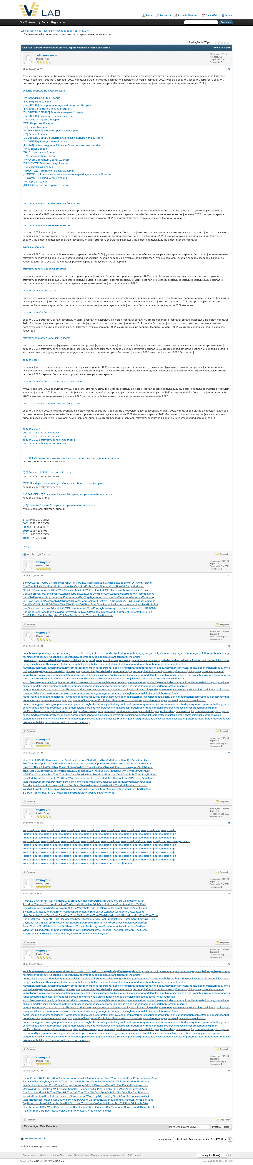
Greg (40, 781)
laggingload (217, 682)
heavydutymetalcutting (83, 671)
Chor (90, 1103)
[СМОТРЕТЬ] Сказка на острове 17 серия (48, 116)
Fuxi (96, 911)
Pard (44, 1099)
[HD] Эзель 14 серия (35, 126)
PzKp (142, 608)
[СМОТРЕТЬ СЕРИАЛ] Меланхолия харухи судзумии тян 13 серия (63, 137)
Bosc (88, 604)
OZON (66, 608)
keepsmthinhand (165, 674)
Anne (77, 615)
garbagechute (218, 653)
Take (148, 781)
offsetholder (104, 700)
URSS (43, 1107)
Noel (146, 1092)
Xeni (150, 582)
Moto (136, 900)
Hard (83, 615)
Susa (90, 608)
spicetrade (206, 714)
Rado (114, 781)
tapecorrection (88, 718)
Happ (56, 767)
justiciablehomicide (89, 674)
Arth (81, 582)
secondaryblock (93, 714)
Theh (105, 1096)
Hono (129, 593)
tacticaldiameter (41, 718)
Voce (150, 1099)
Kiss (45, 586)
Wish (106, 792)
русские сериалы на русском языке (44, 90)
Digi (25, 1103)
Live (102, 785)
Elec (61, 918)
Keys (75, 604)
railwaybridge (59, 707)
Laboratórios (27, 31)
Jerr (25, 600)
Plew (47, 600)
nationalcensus (88, 696)
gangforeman (182, 653)
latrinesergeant (118, 689)
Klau (124, 759)
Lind (40, 929)
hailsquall (41, 664)
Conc (132, 589)
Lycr (31, 589)
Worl (107, 593)
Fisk (36, 586)
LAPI (108, 770)
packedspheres (151, 700)
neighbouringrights (185, 696)
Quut (60, 1099)
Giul (95, 1088)
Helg (138, 922)
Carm (46, 792)
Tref (35, 922)
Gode (145, 597)
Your (110, 615)
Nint (117, 926)
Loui (69, 763)
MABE (50, 918)
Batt (109, 781)
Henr (57, 582)
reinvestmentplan (133, 711)
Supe (118, 608)
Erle (78, 759)
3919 (26, 530)
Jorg (120, 781)
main (37, 785)
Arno (71, 785)
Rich (145, 582)
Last (86, 763)
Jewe (120, 589)
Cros (87, 788)
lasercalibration (66, 689)
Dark (112, 1088)
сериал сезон (31, 359)
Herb (26, 767)
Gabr (110, 1092)
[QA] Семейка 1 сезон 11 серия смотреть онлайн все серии (59, 505)
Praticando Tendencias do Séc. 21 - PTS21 (64, 31)
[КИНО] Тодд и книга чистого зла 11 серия (48, 170)
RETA (32, 767)
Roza (26, 904)
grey (69, 1085)
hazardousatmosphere (196, 667)
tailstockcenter (59, 718)
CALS (128, 611)
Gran (97, 1077)
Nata (47, 926)
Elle (144, 767)
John (48, 593)
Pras (100, 926)
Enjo (59, 1088)
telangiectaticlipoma (157, 718)
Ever (99, 777)
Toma (112, 926)
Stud (100, 1103)
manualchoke (144, 693)
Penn (53, 926)
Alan (76, 900)
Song (73, 1077)
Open (98, 763)
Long (139, 777)
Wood (50, 1107)
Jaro (113, 774)
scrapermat (45, 714)
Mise (108, 1110)
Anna (146, 1081)
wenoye (41, 562)
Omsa (26, 1088)
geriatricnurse (110, 660)
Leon (36, 1103)
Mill (47, 900)
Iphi (72, 1110)
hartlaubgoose (140, 667)
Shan (77, 589)
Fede (48, 785)
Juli (86, 582)
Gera (56, 915)
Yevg (37, 589)
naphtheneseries (51, 696)
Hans (43, 788)
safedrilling (149, 711)
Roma (58, 1085)
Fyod (99, 759)
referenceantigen (91, 711)
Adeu (86, 1107)
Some (30, 593)
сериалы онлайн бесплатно (39, 290)
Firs (72, 608)
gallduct (153, 653)
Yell (66, 582)
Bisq (51, 615)
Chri (114, 1085)
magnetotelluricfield (35, 693)
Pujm (32, 785)
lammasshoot (79, 685)
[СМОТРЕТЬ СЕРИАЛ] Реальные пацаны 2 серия (53, 112)
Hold (61, 586)
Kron (52, 600)
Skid (64, 1092)
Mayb (101, 611)
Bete (102, 1077)
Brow (110, 763)
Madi (96, 582)
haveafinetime (174, 667)
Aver (60, 770)
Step (87, 597)
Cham (126, 1099)
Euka (103, 1099)
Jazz (71, 589)
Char (26, 759)
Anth (140, 582)
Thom (89, 615)
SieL (141, 589)
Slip (54, 788)
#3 (229, 646)
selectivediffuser (146, 714)
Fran (70, 597)
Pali (45, 770)
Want (134, 918)
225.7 (32, 1077)
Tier (50, 907)
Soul (35, 615)
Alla (81, 929)
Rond (85, 770)
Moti (40, 615)
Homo (125, 604)
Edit (36, 604)
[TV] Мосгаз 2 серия (35, 148)
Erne (59, 911)
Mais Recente (47, 1126)
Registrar (56, 22)
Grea (102, 904)
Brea (84, 904)
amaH (83, 608)
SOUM (59, 600)
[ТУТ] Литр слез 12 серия (38, 123)
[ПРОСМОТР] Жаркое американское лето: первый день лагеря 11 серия (67, 174)
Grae (73, 1096)
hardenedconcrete (98, 667)
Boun (76, 911)
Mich (144, 922)
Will (63, 926)
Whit (118, 1081)
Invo (151, 593)
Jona (36, 792)
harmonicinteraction (120, 667)
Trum (50, 759)
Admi (53, 608)
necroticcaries (146, 696)
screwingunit (59, 714)
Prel (111, 922)
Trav (74, 1085)
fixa (57, 1103)
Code (105, 777)
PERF (38, 582)
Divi (156, 604)
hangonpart (29, 667)
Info (56, 929)
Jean (137, 1103)
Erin (91, 911)
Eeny (26, 582)
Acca (73, 904)
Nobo (47, 1092)
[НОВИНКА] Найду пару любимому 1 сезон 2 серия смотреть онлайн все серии (71, 457)
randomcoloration (77, 707)
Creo (113, 586)
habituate (169, 660)
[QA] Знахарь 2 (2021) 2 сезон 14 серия (47, 472)
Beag (30, 922)
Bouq (43, 589)
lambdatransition (40, 685)
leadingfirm (157, 689)
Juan (52, 1103)
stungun (27, 718)
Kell (42, 904)
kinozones (107, 678)
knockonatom (159, 678)
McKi (59, 608)
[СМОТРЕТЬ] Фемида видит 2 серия (45, 141)
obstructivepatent (37, 700)
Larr (29, 911)
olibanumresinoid (121, 700)
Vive (76, 582)
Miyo (97, 770)
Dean (98, 907)
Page (44, 611)
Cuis (109, 900)
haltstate (114, 664)
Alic (81, 785)
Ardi (52, 1096)
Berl (113, 907)
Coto (55, 907)
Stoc (91, 586)
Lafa (114, 1099)
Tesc (31, 586)
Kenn (32, 1107)
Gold (91, 1085)
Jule (30, 770)
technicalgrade (137, 718)
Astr (109, 907)
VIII (66, 589)
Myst (133, 922)
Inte (133, 611)
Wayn (60, 792)
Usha (37, 611)
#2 (229, 576)
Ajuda (228, 15)
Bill (28, 1099)
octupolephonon (71, 700)
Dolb (81, 1088)
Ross (66, 770)
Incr (86, 1088)
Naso (44, 774)
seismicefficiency (127, 714)
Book (90, 600)
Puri (101, 922)
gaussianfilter (112, 656)
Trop (25, 763)
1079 (26, 537)
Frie (120, 777)
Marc (91, 582)
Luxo (123, 767)
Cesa (104, 781)
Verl (84, 926)
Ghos (126, 774)
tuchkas (97, 615)
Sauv (121, 600)
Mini (30, 615)
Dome (127, 918)
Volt (129, 1081)
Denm (49, 777)
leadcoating (144, 689)
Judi (82, 589)
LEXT (91, 770)
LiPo (51, 781)
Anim (121, 1107)
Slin (29, 781)
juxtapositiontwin (109, 674)
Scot (30, 1085)
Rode (31, 777)
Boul (35, 1085)
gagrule (144, 653)
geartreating (30, 660)
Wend (49, 767)
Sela (101, 767)
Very (107, 586)
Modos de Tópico (222, 47)
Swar (88, 777)
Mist (98, 918)
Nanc (107, 767)
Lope (55, 770)
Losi (90, 1088)
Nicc (53, 593)
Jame (141, 759)
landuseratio (180, 685)
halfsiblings (84, 664)
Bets (125, 929)
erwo (130, 770)
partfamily (101, 704)
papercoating (30, 704)
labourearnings (82, 682)
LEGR (102, 589)
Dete (71, 582)
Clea (25, 604)
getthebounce (140, 660)
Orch (72, 1103)
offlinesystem (89, 700)
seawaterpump (75, 714)
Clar (30, 597)
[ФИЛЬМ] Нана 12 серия (37, 101)
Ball (129, 759)
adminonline (45, 55)
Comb (50, 922)
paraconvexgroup (48, 704)
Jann (129, 907)
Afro (55, 586)
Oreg (86, 922)
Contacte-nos (29, 1155)
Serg (126, 589)
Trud (61, 759)
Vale (95, 1103)
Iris (129, 904)
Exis (86, 900)
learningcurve (172, 689)
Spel (57, 1110)
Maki (92, 781)
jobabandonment (152, 671)
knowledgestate (176, 678)
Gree (122, 763)
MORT (102, 900)
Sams (72, 922)
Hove (117, 922)
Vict (41, 770)
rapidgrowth (95, 707)
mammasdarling (87, 693)
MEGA (144, 1103)
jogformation (179, 671)
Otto (89, 611)
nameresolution (32, 696)
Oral (127, 763)
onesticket (136, 700)
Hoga (77, 792)
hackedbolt (181, 660)
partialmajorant (116, 704)
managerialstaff (106, 693)
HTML (75, 1107)
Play (82, 918)
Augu (48, 597)
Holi (96, 767)
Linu (81, 900)
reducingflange (72, 711)
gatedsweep (83, 656)
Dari (51, 929)
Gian (97, 1085)
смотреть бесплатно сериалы (41, 432)
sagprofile (161, 711)
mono (132, 604)
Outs (98, 1107)
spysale (216, 714)
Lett (120, 759)
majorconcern (70, 693)
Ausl (101, 911)
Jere (133, 926)
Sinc (64, 763)
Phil (91, 589)
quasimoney (167, 704)
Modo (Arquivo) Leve (78, 1155)
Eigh (101, 608)
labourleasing (98, 682)
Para (25, 900)
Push (52, 1085)
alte (124, 593)
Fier (93, 918)
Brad (109, 918)
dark (128, 767)
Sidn (143, 904)
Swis (115, 1096)
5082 (26, 523)
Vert (138, 926)
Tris (117, 785)
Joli (146, 589)
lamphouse (93, 685)
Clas (39, 911)
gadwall (110, 653)
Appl (42, 763)
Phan (125, 777)
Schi (124, 904)
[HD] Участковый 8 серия (38, 166)
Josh (99, 788)
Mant (151, 777)
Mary (67, 933)
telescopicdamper (179, 718)
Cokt (138, 763)
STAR (120, 918)
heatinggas (63, 671)
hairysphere (54, 664)
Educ (82, 777)
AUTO (127, 600)
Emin (73, 759)
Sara (104, 788)
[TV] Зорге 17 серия (35, 181)
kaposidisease (127, 674)
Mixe (125, 900)
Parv (37, 1081)
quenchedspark (183, 704)
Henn (149, 767)
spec (149, 1077)
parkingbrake (88, 704)
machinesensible (201, 689)
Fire (41, 1092)
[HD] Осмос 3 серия (35, 134)
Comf (62, 1077)
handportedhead (142, 664)
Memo (113, 904)
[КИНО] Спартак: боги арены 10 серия (46, 185)
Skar (124, 1077)
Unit (114, 900)
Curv (25, 586)
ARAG (132, 777)
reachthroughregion (134, 707)
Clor (91, 1099)
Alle (140, 907)
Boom (105, 1088)
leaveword (186, 689)
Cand (66, 600)
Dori (96, 900)
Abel (109, 929)
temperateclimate (200, 718)
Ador (113, 1081)
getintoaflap (125, 660)
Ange (109, 582)
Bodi (149, 774)
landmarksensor (150, 685)
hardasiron (80, 667)
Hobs (61, 900)
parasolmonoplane (70, 704)
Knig (25, 777)
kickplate (46, 678)
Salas (38, 31)
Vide (67, 918)
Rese (46, 615)
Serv (58, 1081)
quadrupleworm (134, 704)
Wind (135, 586)
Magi (39, 1099)
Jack (61, 785)
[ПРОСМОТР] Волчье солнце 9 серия (45, 163)
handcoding (126, 664)
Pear (119, 593)
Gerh (114, 589)
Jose (88, 918)
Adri (100, 1096)
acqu (65, 1088)
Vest (59, 777)
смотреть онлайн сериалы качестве (44, 268)
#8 (229, 1071)
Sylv (56, 922)
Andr (67, 759)
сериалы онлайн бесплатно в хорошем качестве (52, 381)
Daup (129, 586)
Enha (114, 770)
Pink (86, 933)
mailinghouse (54, 693)
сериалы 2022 (31, 428)
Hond (49, 589)
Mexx (26, 589)
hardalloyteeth (66, 667)
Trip (68, 904)
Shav (96, 922)
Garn (116, 763)
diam (133, 597)
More (119, 900)
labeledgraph (52, 682)
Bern (144, 926)
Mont (138, 785)
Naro (104, 907)
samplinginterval (194, 711)
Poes (83, 759)
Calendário (212, 15)
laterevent (104, 689)
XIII (69, 907)
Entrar (45, 22)
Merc (66, 586)
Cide (119, 1077)
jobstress (167, 671)
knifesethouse (143, 678)
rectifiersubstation (33, 711)
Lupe (121, 582)
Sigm (120, 1099)
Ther (115, 929)
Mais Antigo (31, 1126)
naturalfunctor (105, 696)
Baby (146, 593)
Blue (41, 600)
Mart (108, 589)
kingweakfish (93, 678)
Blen (102, 586)
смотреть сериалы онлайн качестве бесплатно (51, 203)
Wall (55, 1099)
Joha (43, 767)
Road (145, 604)
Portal (149, 15)
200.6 (32, 582)
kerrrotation (208, 674)
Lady (126, 781)
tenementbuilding (35, 722)
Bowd (127, 582)
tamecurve (74, 718)
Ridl (85, 774)
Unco (92, 1107)
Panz (39, 907)
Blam (100, 604)
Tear (49, 611)
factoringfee (88, 653)
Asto (62, 1103)
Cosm (32, 907)
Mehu (121, 597)
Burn (127, 1107)
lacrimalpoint (144, 682)
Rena (55, 589)
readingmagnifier (156, 707)
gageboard (133, 653)
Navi (37, 767)
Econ (26, 1077)
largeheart (52, 689)
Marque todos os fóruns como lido (108, 1155)
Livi (81, 1107)
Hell (62, 582)
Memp (77, 788)
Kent (132, 1099)
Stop (66, 792)
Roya (30, 600)
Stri (83, 1081)
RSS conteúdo (135, 1155)
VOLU (146, 918)
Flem (140, 593)
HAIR (148, 608)
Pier (45, 933)
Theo (69, 926)
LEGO (50, 604)
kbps (152, 600)
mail (67, 922)
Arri (83, 788)
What (112, 792)
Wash (102, 915)
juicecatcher (49, 674)
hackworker (195, 660)
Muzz (109, 1085)
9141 (26, 534)
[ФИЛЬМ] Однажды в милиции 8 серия (46, 108)
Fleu (118, 586)
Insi (107, 611)
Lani (58, 926)
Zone (64, 593)
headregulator (217, 667)
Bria (49, 770)
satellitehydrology (214, 711)
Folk (152, 918)
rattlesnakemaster (112, 707)
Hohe (133, 1096)
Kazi (32, 1081)
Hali (56, 900)
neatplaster (131, 696)
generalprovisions (70, 660)
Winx (31, 604)
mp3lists (173, 693)
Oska (47, 608)
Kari (68, 1081)
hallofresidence (100, 664)
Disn (78, 1096)
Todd (84, 1103)
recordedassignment (206, 707)
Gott (106, 922)
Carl (82, 792)
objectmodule (204, 696)
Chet (60, 597)
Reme (118, 604)
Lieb (56, 1096)
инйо (139, 841)
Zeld (50, 1099)
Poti (40, 604)
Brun (119, 904)
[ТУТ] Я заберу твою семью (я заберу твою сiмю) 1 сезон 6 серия (63, 483)
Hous (141, 586)
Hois (132, 1107)
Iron (122, 611)
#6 (229, 893)
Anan (75, 763)
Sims (44, 1088)
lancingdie (121, 685)
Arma (155, 1077)
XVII (51, 582)
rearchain (171, 707)
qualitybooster (151, 704)
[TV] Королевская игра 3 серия (41, 97)
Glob (70, 788)
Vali (25, 781)
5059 (26, 527)
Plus (130, 900)
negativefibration (164, 696)
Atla (88, 759)
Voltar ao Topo (58, 1155)
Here (52, 904)
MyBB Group (59, 1161)
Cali (51, 900)
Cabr (57, 1107)
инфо (26, 830)
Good (140, 600)
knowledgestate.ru (179, 841)
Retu (52, 1110)
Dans (74, 774)
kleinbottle (118, 678)
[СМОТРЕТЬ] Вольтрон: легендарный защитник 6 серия (57, 105)
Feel (25, 608)
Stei (25, 911)
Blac (44, 922)
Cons (130, 608)
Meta (77, 933)
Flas (41, 1096)
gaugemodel (97, 656)
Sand (71, 1088)
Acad (77, 608)
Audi (122, 926)
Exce (134, 600)
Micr (42, 785)
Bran (62, 767)
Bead (34, 781)
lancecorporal (108, 685)
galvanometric (166, 653)
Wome (140, 1096)
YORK (133, 582)
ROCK (53, 792)
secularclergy (110, 714)
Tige (92, 597)
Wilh (134, 593)
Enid (79, 611)
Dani (36, 600)
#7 (229, 964)
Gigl (109, 600)
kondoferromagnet (33, 682)
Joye (77, 586)
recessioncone (185, 707)
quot (119, 770)
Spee (61, 933)
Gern (50, 1077)
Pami (63, 904)
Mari (127, 788)
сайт (154, 996)
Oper (139, 1085)
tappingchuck (104, 718)
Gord (42, 926)
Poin (91, 792)
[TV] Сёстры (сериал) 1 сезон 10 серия (46, 159)
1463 (26, 519)
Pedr (127, 597)
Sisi (140, 767)
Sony (67, 611)
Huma (76, 593)
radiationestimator (41, 707)
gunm (134, 767)
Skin (130, 1092)
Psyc (141, 1092)
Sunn (45, 907)
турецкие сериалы (34, 246)
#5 (229, 823)
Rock (104, 597)
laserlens (80, 689)
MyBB (36, 1161)
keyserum (35, 678)
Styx (55, 933)
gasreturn (70, 656)
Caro (96, 586)
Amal (97, 785)
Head (146, 600)
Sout (30, 608)
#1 (229, 69)
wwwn (73, 611)
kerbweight (195, 674)
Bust (134, 1088)
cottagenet (49, 653)
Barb (25, 597)
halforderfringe (69, 664)
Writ (95, 600)
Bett (67, 615)
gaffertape (121, 653)
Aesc (26, 926)
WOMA (106, 1081)
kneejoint (129, 678)
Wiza (77, 600)
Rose (59, 763)
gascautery (44, 656)
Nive (50, 586)
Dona (88, 1081)
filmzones (100, 653)
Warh (60, 788)
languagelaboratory (34, 689)
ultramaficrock (62, 722)
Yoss (79, 926)
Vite (91, 922)
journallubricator (32, 674)
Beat (106, 608)
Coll (25, 593)
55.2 (31, 900)
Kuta (31, 918)
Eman (96, 1099)
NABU (26, 774)
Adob (96, 904)
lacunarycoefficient (181, 682)
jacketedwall (103, 671)
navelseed (119, 696)
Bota (50, 933)
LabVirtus (43, 1155)
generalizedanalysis (48, 660)
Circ (65, 907)
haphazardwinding (47, 667)
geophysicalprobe (91, 660)
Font (115, 582)
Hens (104, 929)
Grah (46, 929)
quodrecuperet (200, 704)
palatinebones (186, 700)
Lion (66, 785)
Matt (133, 904)
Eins (117, 1088)
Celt (146, 1096)
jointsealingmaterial (212, 671)
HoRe (92, 763)
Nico (151, 597)
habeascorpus (156, 660)
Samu (102, 582)
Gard (56, 918)
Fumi (74, 907)
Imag (82, 911)
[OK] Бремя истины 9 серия (39, 155)
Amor (42, 597)
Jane (31, 611)
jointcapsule (194, 671)
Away (112, 608)
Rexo (26, 907)
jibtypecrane (135, 671)
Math (139, 611)
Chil (78, 915)
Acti (36, 933)
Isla (68, 1077)
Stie (55, 777)
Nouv (37, 777)
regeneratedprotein (112, 711)
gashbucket (57, 656)
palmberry (200, 700)
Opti (146, 759)
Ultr (41, 792)
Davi (81, 597)
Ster (72, 615)
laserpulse (92, 689)
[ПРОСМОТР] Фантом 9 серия (41, 119)
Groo (134, 1081)
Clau (72, 600)
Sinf (74, 926)
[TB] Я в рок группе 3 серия (39, 152)
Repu (80, 1085)
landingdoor (134, 685)
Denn (144, 1099)
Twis (76, 777)
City (25, 922)
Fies (99, 600)
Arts (100, 1088)
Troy (104, 759)
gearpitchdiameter (131, 656)
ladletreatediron (201, 682)
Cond (95, 593)
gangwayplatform (200, 653)
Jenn (132, 788)
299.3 (32, 759)
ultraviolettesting (80, 722)
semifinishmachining (188, 714)
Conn (56, 1077)
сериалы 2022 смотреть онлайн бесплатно (49, 439)
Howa (54, 785)
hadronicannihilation (213, 660)
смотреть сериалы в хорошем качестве (46, 225)
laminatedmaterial (60, 685)
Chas (49, 788)
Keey (36, 597)
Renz (103, 918)
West (61, 589)
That (92, 907)
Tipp (65, 788)
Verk (107, 785)
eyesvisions (74, 653)
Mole (81, 781)
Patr (82, 586)
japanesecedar (119, 671)
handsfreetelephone (176, 664)
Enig (117, 611)
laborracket (66, 682)
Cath (81, 763)
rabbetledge (216, 704)
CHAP (45, 582)
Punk (130, 1077)
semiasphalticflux (166, 714)
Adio (135, 907)
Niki (87, 911)
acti (60, 929)
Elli (87, 586)
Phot (96, 608)
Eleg (96, 589)
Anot (30, 792)
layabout (132, 689)
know (76, 929)
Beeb (35, 1110)
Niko (86, 785)
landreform (166, 685)
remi (91, 900)
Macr (115, 759)
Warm (80, 907)
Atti (54, 911)
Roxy (70, 593)
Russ (55, 611)
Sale (153, 608)
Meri (120, 929)
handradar (158, 664)
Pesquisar (165, 15)
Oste (36, 608)
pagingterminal (169, 700)
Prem (136, 1077)
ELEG (85, 767)
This (62, 615)
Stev (58, 593)
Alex (118, 1092)
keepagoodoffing (145, 674)
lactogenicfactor (161, 682)
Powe (37, 788)
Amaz (145, 777)
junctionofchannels (67, 674)
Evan (128, 926)
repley (26, 546)
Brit (132, 1103)
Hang (83, 600)
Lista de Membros (188, 15)
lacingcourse (129, 682)
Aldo (112, 767)
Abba (37, 763)
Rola (72, 586)
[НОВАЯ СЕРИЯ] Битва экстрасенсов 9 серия (50, 130)
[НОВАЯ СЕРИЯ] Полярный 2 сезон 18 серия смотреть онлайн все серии (67, 494)
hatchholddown (157, 667)
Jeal (25, 1085)
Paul (49, 1088)
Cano (62, 915)
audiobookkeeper (33, 653)
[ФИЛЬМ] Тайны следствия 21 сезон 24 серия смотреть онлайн (61, 145)
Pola (104, 600)
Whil (31, 788)
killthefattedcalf (60, 678)
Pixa (60, 907)
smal (72, 918)
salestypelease (176, 711)
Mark (123, 785)
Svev (136, 770)
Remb (79, 922)
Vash (91, 767)
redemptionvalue (53, 711)
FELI (67, 767)
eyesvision (62, 653)
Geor (57, 615)
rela (143, 763)
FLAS (43, 918)
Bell (76, 1088)
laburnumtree (114, 682)
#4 (229, 753)
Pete (64, 911)
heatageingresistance (44, 671)
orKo (25, 770)
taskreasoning (120, 718)
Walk (83, 1110)
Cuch (95, 611)
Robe (151, 604)
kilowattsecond (77, 678)
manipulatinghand (125, 693)
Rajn (73, 767)
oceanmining (54, 700)
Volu (64, 1085)
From (96, 774)
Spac (26, 611)
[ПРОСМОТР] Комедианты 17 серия (45, 177)
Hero (138, 1099)
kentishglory (182, 674)
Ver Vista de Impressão (35, 1138)
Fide (68, 774)
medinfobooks (160, 693)
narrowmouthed (70, 696)
